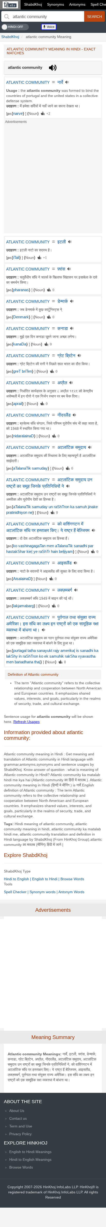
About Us (16, 1111)
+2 (47, 113)
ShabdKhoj (33, 4)
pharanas (21, 290)
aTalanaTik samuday (30, 468)
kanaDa (19, 344)
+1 (44, 257)
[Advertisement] (53, 180)
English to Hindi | (46, 879)
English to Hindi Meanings (30, 1152)
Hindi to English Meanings (30, 1159)
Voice (50, 27)
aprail (17, 403)
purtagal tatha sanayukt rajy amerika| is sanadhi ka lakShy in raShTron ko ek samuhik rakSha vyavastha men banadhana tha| (52, 656)
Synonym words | (44, 892)
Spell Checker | (17, 892)
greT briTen (22, 371)
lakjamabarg (23, 606)
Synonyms (55, 4)
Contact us (18, 1118)
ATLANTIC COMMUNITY (28, 82)
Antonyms (77, 4)
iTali (16, 257)
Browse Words (72, 879)
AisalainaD (22, 578)
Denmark (21, 317)
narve (18, 113)
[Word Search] (6, 16)
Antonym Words (71, 892)
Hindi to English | (18, 879)
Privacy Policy (20, 1134)
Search (94, 16)
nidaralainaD (23, 436)
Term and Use (20, 1126)
